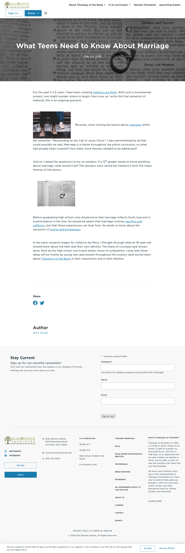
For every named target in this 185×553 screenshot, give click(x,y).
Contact (119, 513)
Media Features (122, 472)
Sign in (12, 13)
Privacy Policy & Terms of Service (92, 531)
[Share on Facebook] (35, 303)
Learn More (155, 501)
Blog (117, 446)
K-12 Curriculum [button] (118, 5)
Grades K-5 (84, 444)
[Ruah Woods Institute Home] (17, 5)
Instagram (15, 451)
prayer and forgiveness (65, 229)
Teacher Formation (145, 5)
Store (31, 13)
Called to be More (105, 92)
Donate (20, 465)
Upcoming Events (169, 5)
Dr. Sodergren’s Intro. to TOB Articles (127, 488)
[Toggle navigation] (46, 13)
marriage (135, 124)
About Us (119, 497)
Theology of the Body (56, 258)
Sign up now (108, 416)
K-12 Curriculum (87, 438)
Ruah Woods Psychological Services (128, 455)
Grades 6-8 (84, 450)
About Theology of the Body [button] (86, 5)
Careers (119, 505)
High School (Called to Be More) (91, 457)
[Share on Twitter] (42, 303)
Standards (120, 479)
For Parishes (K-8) (88, 464)
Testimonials (121, 464)
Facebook (14, 455)
